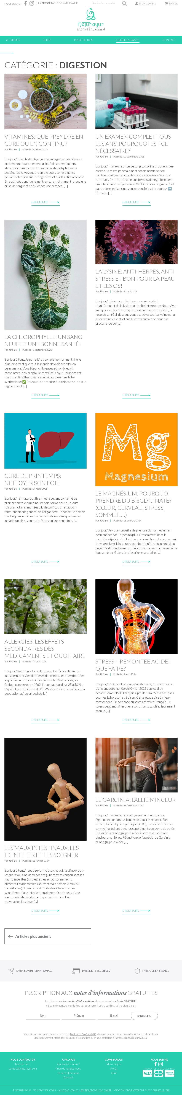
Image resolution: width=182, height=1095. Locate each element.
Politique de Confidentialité (83, 1034)
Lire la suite (39, 202)
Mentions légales (68, 1090)
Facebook (25, 3)
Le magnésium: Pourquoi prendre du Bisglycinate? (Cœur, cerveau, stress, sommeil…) (133, 504)
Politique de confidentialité (96, 1090)
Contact (169, 40)
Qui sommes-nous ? (68, 1064)
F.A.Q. (113, 1068)
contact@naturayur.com (23, 1068)
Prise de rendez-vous (68, 1068)
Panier (173, 3)
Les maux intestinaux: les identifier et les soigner (41, 851)
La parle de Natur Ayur (58, 3)
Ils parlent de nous (68, 1073)
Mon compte (147, 3)
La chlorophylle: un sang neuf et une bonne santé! (43, 340)
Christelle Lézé (161, 1090)
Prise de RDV (83, 40)
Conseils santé (128, 40)
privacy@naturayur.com (136, 1037)
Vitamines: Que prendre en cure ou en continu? (43, 140)
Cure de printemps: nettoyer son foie (32, 479)
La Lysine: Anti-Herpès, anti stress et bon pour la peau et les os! (135, 278)
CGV (114, 1073)
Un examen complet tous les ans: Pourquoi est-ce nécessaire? (133, 143)
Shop (47, 40)
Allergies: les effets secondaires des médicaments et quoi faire (44, 648)
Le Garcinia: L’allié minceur (135, 799)
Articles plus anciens (33, 936)
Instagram (32, 3)
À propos (13, 40)
